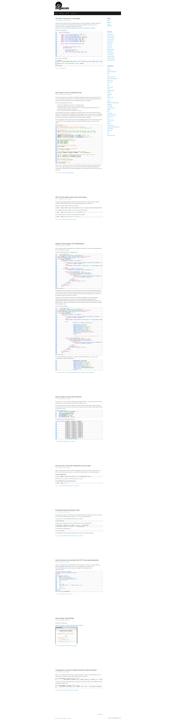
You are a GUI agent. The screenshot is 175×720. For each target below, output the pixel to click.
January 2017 (110, 34)
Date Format (110, 80)
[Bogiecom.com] (62, 5)
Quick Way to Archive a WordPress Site (68, 92)
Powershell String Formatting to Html (67, 510)
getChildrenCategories (76, 372)
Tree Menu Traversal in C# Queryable (67, 18)
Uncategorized (65, 441)
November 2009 (110, 58)
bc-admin (69, 20)
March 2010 (109, 51)
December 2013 (110, 35)
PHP (63, 372)
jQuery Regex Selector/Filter (64, 618)
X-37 (108, 132)
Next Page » (100, 714)
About (56, 13)
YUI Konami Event (111, 135)
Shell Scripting (66, 172)
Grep (108, 85)
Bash (60, 172)
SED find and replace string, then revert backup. (71, 197)
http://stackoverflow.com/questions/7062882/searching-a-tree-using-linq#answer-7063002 (75, 28)
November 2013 (110, 37)
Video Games (110, 128)
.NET (60, 68)
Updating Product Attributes (113, 126)
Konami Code (110, 97)
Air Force (109, 69)
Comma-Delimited (62, 535)
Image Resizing (110, 90)
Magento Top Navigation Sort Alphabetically (69, 244)
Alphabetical (69, 372)
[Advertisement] (79, 81)
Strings (108, 123)
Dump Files (61, 690)
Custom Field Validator (112, 78)
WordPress (73, 13)
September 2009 (111, 60)
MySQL (60, 441)
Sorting (86, 372)
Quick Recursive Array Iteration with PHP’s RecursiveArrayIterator (77, 560)
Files (67, 535)
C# (61, 68)
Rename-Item (110, 116)
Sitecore (67, 13)
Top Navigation (91, 372)
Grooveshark (110, 87)
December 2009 (110, 56)
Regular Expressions (66, 645)
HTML (69, 535)
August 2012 (110, 42)
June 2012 (109, 46)
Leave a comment (72, 219)
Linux (62, 172)
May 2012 (109, 47)
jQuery (60, 645)
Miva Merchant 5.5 (111, 107)
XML (108, 133)
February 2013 (110, 39)
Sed (62, 219)
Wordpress (72, 172)
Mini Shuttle (109, 106)
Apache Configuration (112, 71)
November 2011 (110, 49)
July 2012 (109, 44)
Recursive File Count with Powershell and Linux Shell (73, 466)
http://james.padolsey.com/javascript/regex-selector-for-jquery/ (69, 625)
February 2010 (110, 53)
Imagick (109, 92)
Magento (62, 13)
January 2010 (110, 54)
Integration (109, 94)
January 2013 (110, 41)
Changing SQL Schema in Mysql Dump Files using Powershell (75, 670)
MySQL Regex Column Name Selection (68, 397)
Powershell (64, 485)
